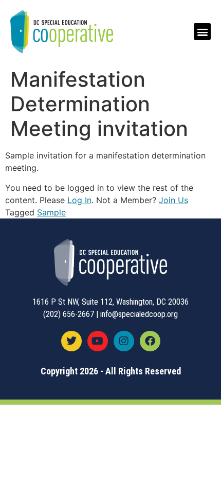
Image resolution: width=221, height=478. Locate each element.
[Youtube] (97, 341)
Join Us (173, 200)
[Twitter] (71, 341)
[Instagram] (124, 341)
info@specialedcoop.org (139, 314)
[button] (202, 31)
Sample (51, 212)
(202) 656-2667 (68, 314)
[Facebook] (150, 341)
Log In (79, 200)
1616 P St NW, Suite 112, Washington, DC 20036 (110, 302)
